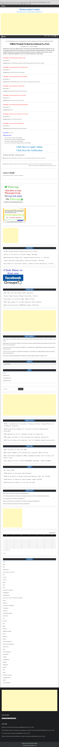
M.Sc (4, 626)
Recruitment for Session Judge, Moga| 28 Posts (19, 299)
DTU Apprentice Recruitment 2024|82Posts (14, 498)
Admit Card (6, 569)
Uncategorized (6, 677)
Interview (5, 615)
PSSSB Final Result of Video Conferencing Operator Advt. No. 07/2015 (27, 476)
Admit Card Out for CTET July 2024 (15, 449)
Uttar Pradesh (6, 682)
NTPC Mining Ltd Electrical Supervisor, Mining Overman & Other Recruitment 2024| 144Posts (26, 496)
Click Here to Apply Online (29, 146)
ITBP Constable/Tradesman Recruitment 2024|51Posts (16, 503)
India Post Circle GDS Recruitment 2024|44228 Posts (16, 493)
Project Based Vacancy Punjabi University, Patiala (21, 251)
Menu (4, 6)
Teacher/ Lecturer (7, 675)
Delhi (4, 600)
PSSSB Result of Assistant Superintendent (17, 473)
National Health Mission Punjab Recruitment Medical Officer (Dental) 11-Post (28, 355)
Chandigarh (6, 592)
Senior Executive (41, 158)
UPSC (4, 680)
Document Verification (8, 605)
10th (4, 561)
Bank (4, 582)
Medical (5, 636)
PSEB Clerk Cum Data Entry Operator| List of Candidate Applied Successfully (29, 440)
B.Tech (8, 41)
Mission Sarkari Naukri (29, 9)
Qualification (6, 659)
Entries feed (6, 375)
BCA (4, 585)
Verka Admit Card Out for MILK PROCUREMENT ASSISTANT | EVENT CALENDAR (27, 461)
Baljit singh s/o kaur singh (9, 343)
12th (4, 564)
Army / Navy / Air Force (9, 572)
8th (4, 567)
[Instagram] (51, 35)
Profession (5, 654)
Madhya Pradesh (7, 631)
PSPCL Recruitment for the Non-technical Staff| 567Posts (23, 302)
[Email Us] (55, 35)
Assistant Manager (12, 158)
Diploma (5, 603)
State (4, 672)
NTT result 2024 (9, 470)
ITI (3, 618)
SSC (4, 669)
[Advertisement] (29, 23)
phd (4, 649)
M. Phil (4, 621)
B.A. (4, 574)
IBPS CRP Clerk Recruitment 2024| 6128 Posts (18, 293)
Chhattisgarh (6, 595)
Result (4, 667)
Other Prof (39, 41)
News (4, 639)
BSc (4, 587)
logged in (11, 175)
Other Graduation (22, 41)
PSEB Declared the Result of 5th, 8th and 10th (19, 482)
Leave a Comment (34, 46)
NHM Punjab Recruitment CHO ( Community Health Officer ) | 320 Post (26, 257)
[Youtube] (53, 35)
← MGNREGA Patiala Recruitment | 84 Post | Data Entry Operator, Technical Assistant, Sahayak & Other (27, 164)
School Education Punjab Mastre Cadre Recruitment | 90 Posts (24, 260)
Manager (34, 158)
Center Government (8, 590)
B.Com (4, 577)
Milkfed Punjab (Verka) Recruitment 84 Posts (29, 44)
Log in (4, 372)
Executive (20, 158)
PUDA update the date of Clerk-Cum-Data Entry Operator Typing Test (26, 437)
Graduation (12, 41)
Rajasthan (5, 664)
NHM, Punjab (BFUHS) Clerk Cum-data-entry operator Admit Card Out (26, 452)
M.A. (4, 623)
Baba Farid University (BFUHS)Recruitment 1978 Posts (21, 305)
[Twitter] (45, 35)
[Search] (57, 35)
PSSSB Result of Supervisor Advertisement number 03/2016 (23, 479)
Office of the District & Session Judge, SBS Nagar (21, 254)
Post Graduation (45, 41)
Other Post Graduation (32, 41)
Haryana (5, 610)
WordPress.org (7, 380)
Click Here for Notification (29, 150)
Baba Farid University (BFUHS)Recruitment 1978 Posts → (43, 165)
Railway (5, 662)
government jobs (27, 158)
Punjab (51, 41)
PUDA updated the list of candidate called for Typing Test (23, 434)
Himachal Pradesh (7, 613)
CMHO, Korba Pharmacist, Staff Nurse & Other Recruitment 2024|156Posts (21, 501)
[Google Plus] (49, 35)
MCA (4, 633)
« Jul (4, 553)
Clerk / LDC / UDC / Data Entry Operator (13, 597)
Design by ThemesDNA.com (29, 745)
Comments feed (7, 378)
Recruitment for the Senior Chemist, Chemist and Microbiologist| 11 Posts (29, 263)
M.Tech (16, 41)
